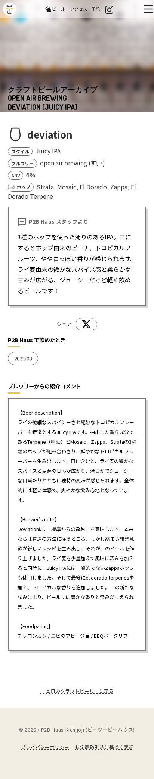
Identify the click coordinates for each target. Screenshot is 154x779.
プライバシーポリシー (45, 747)
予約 (96, 9)
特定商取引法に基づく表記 (104, 747)
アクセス (78, 9)
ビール (58, 9)
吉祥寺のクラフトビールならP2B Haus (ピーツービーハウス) (9, 9)
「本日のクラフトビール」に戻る (77, 691)
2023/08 (23, 358)
